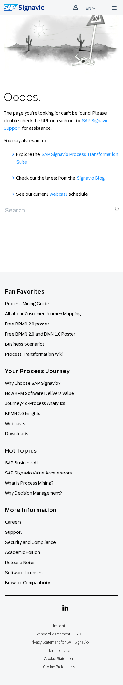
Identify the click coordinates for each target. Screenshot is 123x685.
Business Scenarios (25, 344)
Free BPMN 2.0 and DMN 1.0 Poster (40, 334)
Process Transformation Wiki (34, 354)
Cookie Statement (59, 658)
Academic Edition (22, 552)
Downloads (16, 433)
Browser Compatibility (27, 582)
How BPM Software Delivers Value (39, 393)
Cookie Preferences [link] (59, 666)
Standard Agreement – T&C (59, 634)
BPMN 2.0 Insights (22, 413)
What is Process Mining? (29, 482)
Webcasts (15, 423)
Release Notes (20, 562)
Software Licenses (24, 572)
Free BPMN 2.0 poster (27, 323)
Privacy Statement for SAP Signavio (59, 642)
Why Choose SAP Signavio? (33, 383)
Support (13, 532)
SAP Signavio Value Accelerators (38, 472)
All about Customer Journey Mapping (43, 313)
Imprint (59, 625)
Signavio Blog (91, 178)
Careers (13, 522)
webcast (58, 194)
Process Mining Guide (27, 303)
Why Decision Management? (33, 493)
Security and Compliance (30, 542)
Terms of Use (59, 650)
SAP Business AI (21, 462)
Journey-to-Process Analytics (35, 403)
